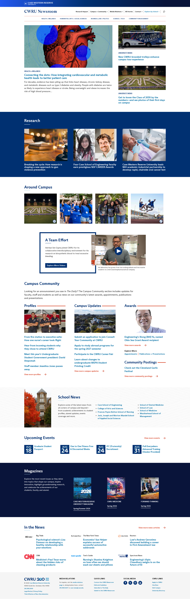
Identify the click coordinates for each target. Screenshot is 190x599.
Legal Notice (28, 591)
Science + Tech (119, 19)
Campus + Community (98, 12)
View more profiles (32, 374)
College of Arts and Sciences (110, 408)
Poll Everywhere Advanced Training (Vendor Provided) (151, 449)
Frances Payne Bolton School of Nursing (116, 412)
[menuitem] (48, 18)
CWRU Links (157, 579)
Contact (138, 12)
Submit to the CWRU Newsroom (104, 590)
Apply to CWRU (157, 582)
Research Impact (82, 12)
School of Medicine (148, 410)
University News (125, 53)
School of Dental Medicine (151, 405)
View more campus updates (86, 371)
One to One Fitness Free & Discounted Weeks (81, 447)
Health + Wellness (48, 19)
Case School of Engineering (110, 405)
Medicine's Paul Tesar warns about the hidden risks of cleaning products (51, 562)
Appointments (130, 354)
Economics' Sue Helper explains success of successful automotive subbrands (95, 543)
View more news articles (149, 527)
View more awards (132, 345)
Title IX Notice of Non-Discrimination (36, 594)
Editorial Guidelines (100, 585)
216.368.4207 (63, 588)
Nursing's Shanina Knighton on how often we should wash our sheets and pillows (98, 562)
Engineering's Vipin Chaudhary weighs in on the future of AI (145, 562)
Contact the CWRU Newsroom (104, 582)
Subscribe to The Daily (101, 588)
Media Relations (116, 12)
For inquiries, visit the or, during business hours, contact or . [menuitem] (71, 585)
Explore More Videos (56, 265)
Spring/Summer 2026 (81, 508)
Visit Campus (156, 588)
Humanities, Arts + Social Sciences (73, 19)
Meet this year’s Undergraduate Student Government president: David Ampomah (44, 357)
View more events (152, 438)
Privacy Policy (38, 591)
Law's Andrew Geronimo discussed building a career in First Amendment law (144, 542)
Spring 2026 (112, 506)
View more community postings (138, 376)
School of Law (146, 408)
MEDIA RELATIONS (67, 579)
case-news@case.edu (76, 588)
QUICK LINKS (99, 579)
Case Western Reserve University (39, 583)
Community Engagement (138, 19)
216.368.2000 (28, 588)
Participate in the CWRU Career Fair (93, 354)
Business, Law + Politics (100, 19)
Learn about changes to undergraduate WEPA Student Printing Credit (90, 362)
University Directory (158, 590)
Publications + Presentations (152, 354)
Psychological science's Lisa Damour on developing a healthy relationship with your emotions (50, 543)
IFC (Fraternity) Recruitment (113, 447)
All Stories (129, 12)
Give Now (155, 585)
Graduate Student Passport (43, 447)
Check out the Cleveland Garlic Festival (141, 369)
